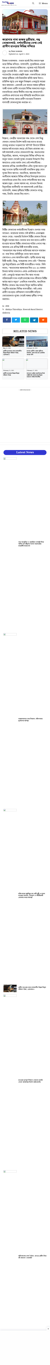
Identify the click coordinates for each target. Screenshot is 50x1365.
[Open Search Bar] (33, 3)
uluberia (6, 312)
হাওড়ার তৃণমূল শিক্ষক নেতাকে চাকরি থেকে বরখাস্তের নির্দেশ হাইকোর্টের (30, 1081)
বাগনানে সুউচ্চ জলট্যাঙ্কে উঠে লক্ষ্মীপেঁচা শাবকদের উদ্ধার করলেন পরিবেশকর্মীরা (36, 375)
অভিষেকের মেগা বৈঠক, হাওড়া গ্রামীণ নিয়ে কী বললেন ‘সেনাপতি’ (32, 1257)
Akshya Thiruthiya (13, 309)
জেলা (7, 306)
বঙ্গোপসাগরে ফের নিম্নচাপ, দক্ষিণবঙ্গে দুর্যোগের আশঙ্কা (30, 720)
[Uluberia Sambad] (9, 3)
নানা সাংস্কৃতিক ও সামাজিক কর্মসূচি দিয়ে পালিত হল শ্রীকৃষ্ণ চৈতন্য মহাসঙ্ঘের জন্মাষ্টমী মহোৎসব (31, 544)
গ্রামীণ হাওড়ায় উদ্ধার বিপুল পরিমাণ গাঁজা (11, 374)
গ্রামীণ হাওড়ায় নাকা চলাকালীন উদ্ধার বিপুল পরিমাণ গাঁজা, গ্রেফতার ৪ (12, 353)
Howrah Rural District (33, 309)
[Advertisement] (25, 416)
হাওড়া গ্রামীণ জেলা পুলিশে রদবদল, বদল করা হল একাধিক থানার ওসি (36, 353)
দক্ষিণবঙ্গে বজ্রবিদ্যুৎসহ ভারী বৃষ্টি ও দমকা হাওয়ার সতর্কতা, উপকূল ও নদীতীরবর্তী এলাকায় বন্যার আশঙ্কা (31, 895)
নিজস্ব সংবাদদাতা (16, 51)
